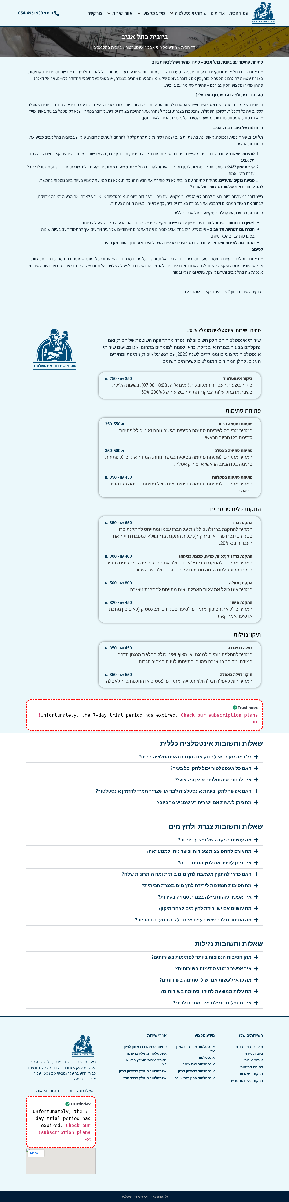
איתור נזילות (253, 1060)
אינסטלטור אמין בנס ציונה (195, 1078)
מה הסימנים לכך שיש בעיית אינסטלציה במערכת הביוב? (193, 919)
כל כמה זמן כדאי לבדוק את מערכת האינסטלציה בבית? (195, 756)
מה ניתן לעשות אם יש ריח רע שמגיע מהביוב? (204, 802)
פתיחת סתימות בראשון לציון (145, 1047)
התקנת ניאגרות (251, 1074)
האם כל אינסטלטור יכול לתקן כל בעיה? (211, 768)
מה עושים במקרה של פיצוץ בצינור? (215, 840)
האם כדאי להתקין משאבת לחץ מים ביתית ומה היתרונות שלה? (187, 874)
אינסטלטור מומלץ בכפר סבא (144, 1078)
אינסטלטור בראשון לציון (196, 1071)
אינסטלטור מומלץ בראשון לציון (143, 1071)
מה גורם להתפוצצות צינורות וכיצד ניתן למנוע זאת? (199, 851)
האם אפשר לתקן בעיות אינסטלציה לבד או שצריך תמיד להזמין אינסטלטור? (174, 791)
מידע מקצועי (166, 47)
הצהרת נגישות (47, 1090)
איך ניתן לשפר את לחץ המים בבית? (215, 862)
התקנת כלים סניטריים (246, 1081)
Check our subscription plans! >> (64, 1132)
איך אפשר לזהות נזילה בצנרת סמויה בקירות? (205, 897)
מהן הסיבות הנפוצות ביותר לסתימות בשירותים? (201, 957)
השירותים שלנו (250, 1035)
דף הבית (188, 47)
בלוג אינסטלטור (139, 47)
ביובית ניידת (254, 1054)
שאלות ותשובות (81, 1091)
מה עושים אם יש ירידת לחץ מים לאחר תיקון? (205, 908)
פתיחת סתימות (251, 1067)
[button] (188, 13)
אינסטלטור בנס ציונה (198, 1064)
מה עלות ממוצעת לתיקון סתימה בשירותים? (206, 991)
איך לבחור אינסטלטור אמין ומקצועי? (213, 779)
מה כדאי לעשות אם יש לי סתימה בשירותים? (206, 980)
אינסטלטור (206, 1058)
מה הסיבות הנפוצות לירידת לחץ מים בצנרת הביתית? (197, 885)
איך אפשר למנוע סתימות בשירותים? (213, 968)
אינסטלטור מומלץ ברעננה (147, 1054)
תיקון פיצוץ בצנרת (249, 1047)
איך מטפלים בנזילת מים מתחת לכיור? (212, 1002)
